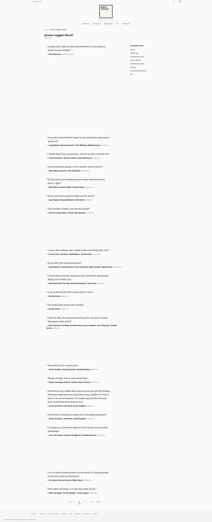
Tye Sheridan (86, 254)
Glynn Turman (84, 382)
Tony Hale (91, 283)
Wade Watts (74, 254)
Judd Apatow (54, 267)
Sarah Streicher (55, 406)
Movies (109, 24)
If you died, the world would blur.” (65, 262)
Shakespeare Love (137, 57)
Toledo (74, 382)
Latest (86, 24)
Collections (53, 514)
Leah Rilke (67, 406)
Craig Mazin (54, 145)
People (97, 24)
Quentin (63, 171)
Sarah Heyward (81, 267)
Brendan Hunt (76, 325)
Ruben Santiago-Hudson (59, 382)
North (71, 213)
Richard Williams (67, 200)
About (77, 514)
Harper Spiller (66, 187)
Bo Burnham (54, 296)
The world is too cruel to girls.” (63, 365)
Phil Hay (66, 283)
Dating (132, 50)
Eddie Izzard (77, 480)
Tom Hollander (74, 171)
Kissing (133, 67)
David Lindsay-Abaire (58, 213)
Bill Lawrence (55, 325)
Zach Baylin (54, 200)
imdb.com (105, 145)
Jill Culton (53, 480)
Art (131, 74)
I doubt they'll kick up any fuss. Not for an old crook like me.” (79, 153)
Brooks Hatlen (70, 158)
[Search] (180, 1)
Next (98, 502)
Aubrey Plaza (78, 187)
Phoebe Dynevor (89, 435)
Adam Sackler (95, 267)
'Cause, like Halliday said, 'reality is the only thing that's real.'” (79, 250)
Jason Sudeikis (89, 325)
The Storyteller (69, 493)
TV (117, 24)
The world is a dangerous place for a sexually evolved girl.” (77, 414)
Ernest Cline (54, 254)
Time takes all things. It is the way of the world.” (72, 488)
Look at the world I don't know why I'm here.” (71, 292)
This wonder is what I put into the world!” (69, 208)
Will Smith (80, 200)
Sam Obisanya (103, 325)
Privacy (86, 514)
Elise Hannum (55, 54)
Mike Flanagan (55, 493)
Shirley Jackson (69, 369)
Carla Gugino (83, 493)
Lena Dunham (67, 267)
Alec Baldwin (80, 213)
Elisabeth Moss (83, 369)
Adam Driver (107, 267)
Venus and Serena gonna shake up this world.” (71, 195)
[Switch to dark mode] (174, 1)
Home (46, 30)
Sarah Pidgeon (79, 406)
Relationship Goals (137, 64)
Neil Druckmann (67, 145)
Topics (126, 24)
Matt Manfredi (55, 283)
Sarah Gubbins (55, 369)
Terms (95, 514)
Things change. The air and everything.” (68, 378)
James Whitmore (84, 158)
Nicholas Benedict (79, 283)
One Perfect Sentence (138, 71)
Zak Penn (64, 254)
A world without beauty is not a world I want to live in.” (75, 166)
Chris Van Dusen (56, 435)
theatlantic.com (68, 54)
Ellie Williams (81, 145)
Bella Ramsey (94, 145)
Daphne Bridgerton (72, 435)
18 (92, 502)
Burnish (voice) (64, 480)
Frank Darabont (56, 158)
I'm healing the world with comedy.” (66, 304)
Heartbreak (134, 53)
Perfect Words (135, 60)
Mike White (54, 171)
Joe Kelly (65, 325)
